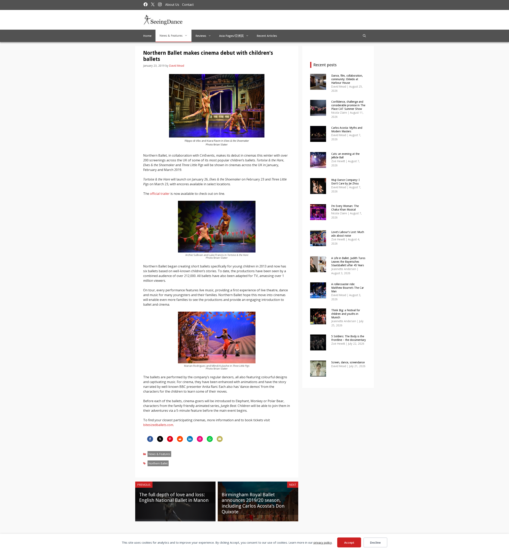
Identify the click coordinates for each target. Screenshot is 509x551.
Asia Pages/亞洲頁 (231, 36)
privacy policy (323, 542)
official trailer (160, 193)
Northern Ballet (158, 463)
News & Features (171, 35)
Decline (375, 542)
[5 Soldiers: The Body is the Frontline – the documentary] (318, 347)
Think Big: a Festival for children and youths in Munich (345, 314)
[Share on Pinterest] (170, 439)
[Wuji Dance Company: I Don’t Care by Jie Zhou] (318, 191)
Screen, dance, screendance (348, 362)
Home (147, 36)
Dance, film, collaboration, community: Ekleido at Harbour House (347, 79)
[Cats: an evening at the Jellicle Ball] (318, 165)
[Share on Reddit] (180, 439)
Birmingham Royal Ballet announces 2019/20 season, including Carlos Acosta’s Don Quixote (253, 503)
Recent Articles (267, 36)
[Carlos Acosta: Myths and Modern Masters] (318, 139)
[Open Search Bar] (364, 36)
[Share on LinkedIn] (190, 439)
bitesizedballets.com (158, 425)
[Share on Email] (220, 439)
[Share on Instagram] (200, 439)
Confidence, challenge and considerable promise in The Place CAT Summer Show (348, 105)
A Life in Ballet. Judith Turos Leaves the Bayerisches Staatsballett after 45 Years (348, 261)
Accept (349, 542)
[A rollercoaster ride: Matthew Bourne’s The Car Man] (318, 295)
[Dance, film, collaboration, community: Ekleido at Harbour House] (318, 87)
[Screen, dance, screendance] (318, 374)
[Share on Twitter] (160, 439)
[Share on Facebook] (150, 439)
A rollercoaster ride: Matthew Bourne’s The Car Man (347, 288)
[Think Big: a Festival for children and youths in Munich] (318, 321)
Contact (188, 4)
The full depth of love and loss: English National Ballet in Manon (174, 497)
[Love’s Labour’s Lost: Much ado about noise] (318, 243)
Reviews (200, 36)
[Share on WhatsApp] (210, 439)
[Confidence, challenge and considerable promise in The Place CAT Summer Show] (318, 113)
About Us (172, 4)
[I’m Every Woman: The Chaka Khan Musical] (318, 217)
